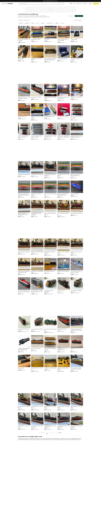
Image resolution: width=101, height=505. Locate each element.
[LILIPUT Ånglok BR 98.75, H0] (63, 51)
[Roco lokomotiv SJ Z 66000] (37, 90)
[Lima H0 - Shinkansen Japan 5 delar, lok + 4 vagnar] (37, 129)
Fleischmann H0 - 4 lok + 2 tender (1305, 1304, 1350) (50, 137)
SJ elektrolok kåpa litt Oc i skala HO (36, 369)
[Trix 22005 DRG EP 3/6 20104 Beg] (37, 322)
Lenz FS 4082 (46, 39)
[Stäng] (100, 1)
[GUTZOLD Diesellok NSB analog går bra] (50, 206)
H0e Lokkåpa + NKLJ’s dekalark (62, 116)
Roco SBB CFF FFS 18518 (35, 39)
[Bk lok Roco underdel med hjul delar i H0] (63, 361)
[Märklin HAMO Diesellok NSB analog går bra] (37, 206)
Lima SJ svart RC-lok (61, 290)
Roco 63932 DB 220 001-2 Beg (23, 329)
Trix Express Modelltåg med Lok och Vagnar (76, 59)
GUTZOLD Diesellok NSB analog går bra (49, 214)
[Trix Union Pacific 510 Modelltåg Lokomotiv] (50, 341)
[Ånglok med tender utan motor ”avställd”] (77, 244)
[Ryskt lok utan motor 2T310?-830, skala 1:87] (63, 167)
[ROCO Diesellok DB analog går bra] (77, 206)
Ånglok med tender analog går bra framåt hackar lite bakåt (77, 137)
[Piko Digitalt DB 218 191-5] (63, 322)
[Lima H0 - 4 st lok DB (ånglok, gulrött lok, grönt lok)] (24, 129)
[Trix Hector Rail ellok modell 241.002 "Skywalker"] (63, 32)
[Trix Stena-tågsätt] (77, 32)
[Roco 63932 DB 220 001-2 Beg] (24, 322)
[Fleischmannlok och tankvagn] (50, 264)
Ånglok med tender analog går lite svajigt (63, 252)
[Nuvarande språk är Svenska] (71, 4)
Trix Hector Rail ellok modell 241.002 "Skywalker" (62, 40)
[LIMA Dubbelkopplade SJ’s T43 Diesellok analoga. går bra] (24, 206)
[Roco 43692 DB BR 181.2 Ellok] (50, 109)
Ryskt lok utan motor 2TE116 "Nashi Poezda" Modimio (76, 175)
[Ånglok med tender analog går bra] (24, 167)
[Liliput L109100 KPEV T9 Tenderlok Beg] (50, 322)
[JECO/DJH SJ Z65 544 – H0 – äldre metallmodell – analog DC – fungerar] (24, 90)
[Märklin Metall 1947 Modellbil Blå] (63, 264)
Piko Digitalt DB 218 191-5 (62, 329)
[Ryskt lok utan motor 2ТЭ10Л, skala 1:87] (50, 187)
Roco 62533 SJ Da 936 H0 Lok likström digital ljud (62, 98)
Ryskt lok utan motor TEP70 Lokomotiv (36, 194)
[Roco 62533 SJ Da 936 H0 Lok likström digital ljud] (63, 90)
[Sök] (59, 3)
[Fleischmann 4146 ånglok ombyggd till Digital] (37, 109)
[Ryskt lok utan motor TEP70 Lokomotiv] (37, 187)
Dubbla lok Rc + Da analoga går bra (37, 271)
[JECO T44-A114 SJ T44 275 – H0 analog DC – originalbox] (77, 264)
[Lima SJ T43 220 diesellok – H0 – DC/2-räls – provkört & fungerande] (24, 283)
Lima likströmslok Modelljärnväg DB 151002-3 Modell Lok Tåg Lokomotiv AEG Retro (24, 349)
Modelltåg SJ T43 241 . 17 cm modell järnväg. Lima (62, 349)
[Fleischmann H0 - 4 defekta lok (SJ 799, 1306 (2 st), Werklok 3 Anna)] (63, 129)
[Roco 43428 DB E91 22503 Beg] (77, 283)
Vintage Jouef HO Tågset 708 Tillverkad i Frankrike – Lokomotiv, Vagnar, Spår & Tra (76, 330)
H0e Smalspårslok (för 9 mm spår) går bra (24, 407)
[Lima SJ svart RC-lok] (63, 283)
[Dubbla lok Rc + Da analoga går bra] (37, 264)
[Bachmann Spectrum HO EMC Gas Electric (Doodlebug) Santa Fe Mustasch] (50, 51)
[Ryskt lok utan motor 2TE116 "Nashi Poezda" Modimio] (77, 167)
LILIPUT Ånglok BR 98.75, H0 (62, 58)
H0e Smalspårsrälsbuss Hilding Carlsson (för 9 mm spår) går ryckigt (76, 369)
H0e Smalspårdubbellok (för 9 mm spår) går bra (37, 426)
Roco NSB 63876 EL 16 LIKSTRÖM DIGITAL (50, 98)
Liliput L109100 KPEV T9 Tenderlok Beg (50, 330)
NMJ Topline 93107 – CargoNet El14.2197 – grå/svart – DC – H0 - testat (37, 291)
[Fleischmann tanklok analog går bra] (24, 244)
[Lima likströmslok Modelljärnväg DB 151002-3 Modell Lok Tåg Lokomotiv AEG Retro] (24, 341)
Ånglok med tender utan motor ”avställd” (76, 252)
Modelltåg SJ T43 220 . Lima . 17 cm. (76, 349)
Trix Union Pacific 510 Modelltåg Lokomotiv (50, 349)
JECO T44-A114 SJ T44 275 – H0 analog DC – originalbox (76, 272)
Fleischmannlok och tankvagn (49, 271)
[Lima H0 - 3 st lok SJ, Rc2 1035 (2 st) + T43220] (77, 109)
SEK (74, 3)
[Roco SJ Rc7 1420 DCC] (77, 187)
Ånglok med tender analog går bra (24, 174)
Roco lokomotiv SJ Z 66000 (36, 97)
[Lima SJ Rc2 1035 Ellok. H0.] (37, 341)
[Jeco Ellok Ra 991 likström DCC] (77, 90)
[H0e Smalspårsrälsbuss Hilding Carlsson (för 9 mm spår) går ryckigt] (77, 361)
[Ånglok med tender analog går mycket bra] (50, 244)
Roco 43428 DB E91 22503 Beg (76, 290)
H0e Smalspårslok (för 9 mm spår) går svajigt (76, 426)
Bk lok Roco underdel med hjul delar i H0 (62, 369)
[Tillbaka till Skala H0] (18, 20)
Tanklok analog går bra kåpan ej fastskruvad (49, 175)
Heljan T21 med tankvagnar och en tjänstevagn (24, 40)
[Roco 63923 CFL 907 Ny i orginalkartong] (50, 283)
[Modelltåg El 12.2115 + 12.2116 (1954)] (37, 51)
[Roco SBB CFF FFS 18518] (37, 32)
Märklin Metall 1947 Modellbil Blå (63, 271)
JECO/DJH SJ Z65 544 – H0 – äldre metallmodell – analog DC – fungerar (24, 98)
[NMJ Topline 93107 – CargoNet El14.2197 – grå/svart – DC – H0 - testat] (37, 283)
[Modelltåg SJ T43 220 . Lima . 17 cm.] (77, 341)
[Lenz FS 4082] (50, 32)
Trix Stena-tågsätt (74, 39)
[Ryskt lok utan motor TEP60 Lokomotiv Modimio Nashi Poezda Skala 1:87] (24, 187)
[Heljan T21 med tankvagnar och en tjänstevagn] (24, 32)
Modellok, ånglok (21, 58)
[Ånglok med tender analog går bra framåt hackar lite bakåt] (77, 129)
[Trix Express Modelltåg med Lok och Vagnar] (77, 51)
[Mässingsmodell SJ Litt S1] (24, 109)
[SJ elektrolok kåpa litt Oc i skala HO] (37, 361)
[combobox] (39, 3)
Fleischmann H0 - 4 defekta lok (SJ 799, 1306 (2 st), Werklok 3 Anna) (63, 137)
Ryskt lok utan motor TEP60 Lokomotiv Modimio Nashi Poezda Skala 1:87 (24, 194)
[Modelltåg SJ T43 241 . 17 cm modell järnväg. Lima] (63, 341)
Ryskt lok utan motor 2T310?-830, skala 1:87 (63, 175)
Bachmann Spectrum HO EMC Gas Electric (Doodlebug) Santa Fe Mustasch (50, 59)
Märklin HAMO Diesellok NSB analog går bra (36, 214)
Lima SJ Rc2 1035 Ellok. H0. (36, 348)
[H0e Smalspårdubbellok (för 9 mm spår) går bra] (37, 419)
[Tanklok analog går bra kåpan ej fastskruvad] (50, 167)
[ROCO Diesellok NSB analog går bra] (63, 206)
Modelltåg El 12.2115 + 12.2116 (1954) (36, 59)
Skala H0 (21, 20)
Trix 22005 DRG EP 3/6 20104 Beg (37, 329)
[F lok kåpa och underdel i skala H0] (50, 361)
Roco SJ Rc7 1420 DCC (75, 193)
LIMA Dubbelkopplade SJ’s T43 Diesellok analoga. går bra (23, 214)
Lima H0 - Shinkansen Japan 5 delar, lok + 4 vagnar (36, 137)
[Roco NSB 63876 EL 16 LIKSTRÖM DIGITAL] (50, 90)
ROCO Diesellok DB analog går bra (77, 213)
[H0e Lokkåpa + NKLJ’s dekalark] (63, 109)
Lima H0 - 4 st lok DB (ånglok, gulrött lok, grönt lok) (23, 137)
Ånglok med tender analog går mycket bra (49, 252)
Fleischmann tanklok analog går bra (24, 251)
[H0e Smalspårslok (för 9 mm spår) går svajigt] (77, 419)
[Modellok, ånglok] (24, 51)
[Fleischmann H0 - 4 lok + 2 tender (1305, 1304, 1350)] (50, 129)
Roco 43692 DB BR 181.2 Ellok (49, 116)
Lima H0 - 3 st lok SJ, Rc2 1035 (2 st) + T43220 (76, 117)
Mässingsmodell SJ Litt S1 (22, 116)
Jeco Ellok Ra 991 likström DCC (76, 97)
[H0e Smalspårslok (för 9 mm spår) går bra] (24, 399)
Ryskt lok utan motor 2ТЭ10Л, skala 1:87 (50, 194)
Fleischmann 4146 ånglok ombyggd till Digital (37, 117)
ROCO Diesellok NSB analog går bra (63, 214)
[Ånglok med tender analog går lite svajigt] (63, 244)
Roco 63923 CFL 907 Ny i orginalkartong (48, 291)
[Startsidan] (10, 4)
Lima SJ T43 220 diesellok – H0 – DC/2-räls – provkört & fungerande (24, 291)
